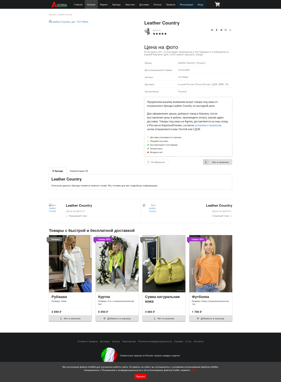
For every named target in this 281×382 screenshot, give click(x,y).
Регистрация (186, 4)
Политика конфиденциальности (155, 341)
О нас (188, 341)
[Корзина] (217, 4)
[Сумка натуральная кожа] (163, 263)
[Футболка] (210, 263)
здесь (193, 370)
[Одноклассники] (217, 30)
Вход (200, 4)
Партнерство (129, 341)
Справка (178, 341)
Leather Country (65, 14)
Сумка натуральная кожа (162, 299)
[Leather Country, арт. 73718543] (68, 22)
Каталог (91, 4)
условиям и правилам (208, 125)
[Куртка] (117, 263)
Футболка (200, 296)
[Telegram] (221, 30)
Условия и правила (87, 341)
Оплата (157, 4)
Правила (170, 4)
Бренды (116, 4)
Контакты (199, 341)
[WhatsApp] (226, 30)
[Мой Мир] (230, 30)
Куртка (104, 296)
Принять (140, 376)
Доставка (144, 4)
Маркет (104, 4)
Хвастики (130, 4)
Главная (78, 4)
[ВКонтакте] (212, 30)
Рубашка (59, 296)
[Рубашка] (70, 263)
